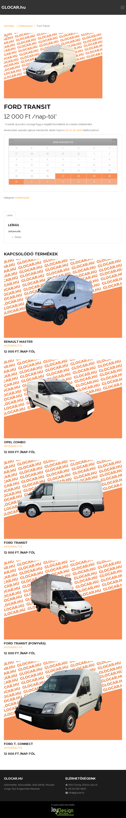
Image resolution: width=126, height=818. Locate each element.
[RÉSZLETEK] (63, 298)
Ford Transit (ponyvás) (25, 643)
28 (78, 176)
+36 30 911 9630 (74, 130)
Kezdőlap (9, 26)
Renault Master (18, 342)
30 (109, 176)
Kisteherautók (25, 26)
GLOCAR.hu (13, 7)
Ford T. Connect (18, 744)
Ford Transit (16, 543)
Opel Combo (15, 442)
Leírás (10, 215)
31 (16, 182)
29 (94, 176)
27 (63, 176)
